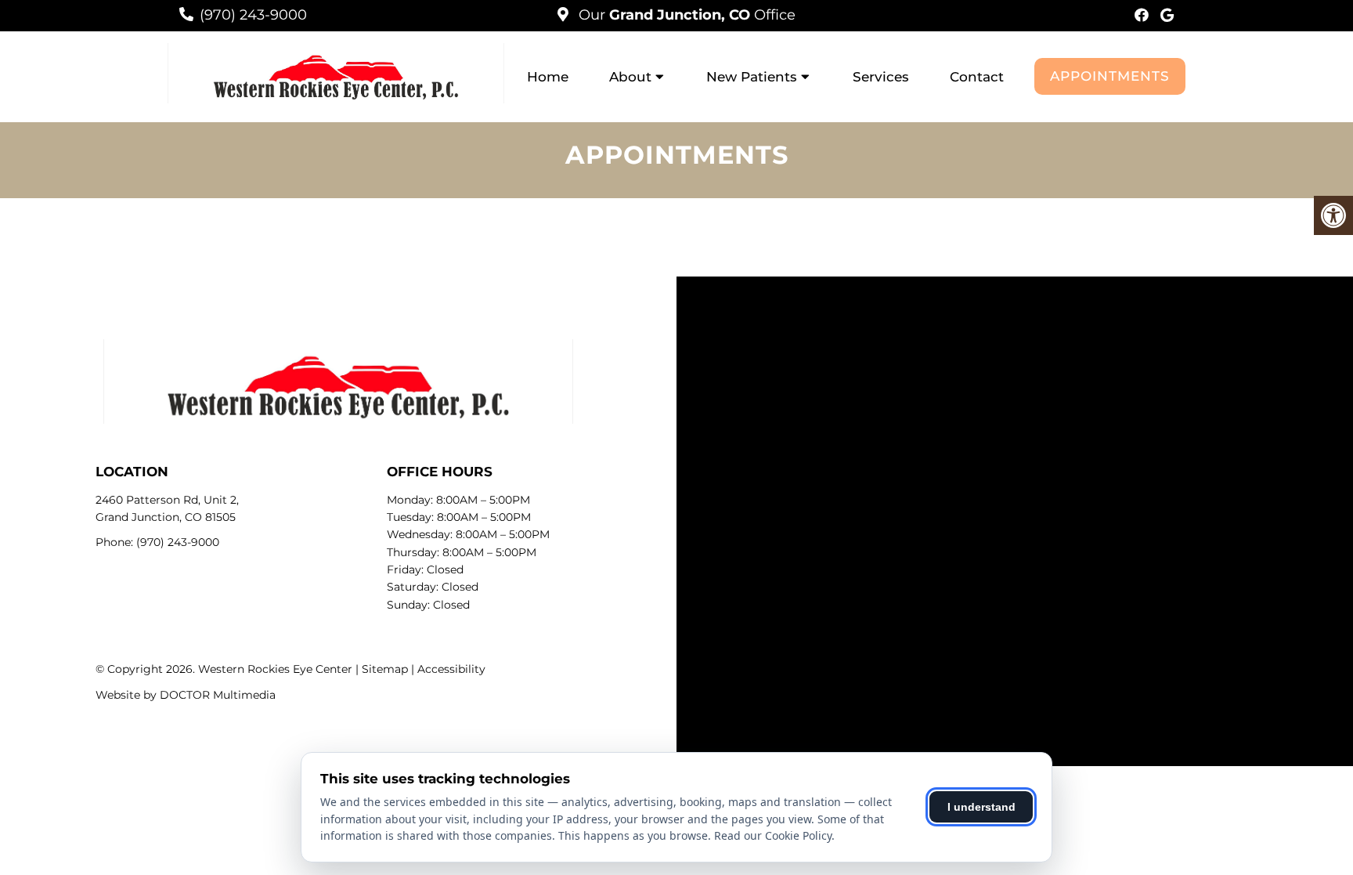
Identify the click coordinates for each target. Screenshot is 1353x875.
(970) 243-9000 (253, 15)
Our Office (685, 15)
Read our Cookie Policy (773, 835)
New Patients (751, 77)
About (630, 77)
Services (881, 77)
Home (547, 77)
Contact (977, 77)
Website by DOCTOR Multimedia (186, 695)
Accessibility (451, 669)
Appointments (1110, 76)
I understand (981, 807)
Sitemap (385, 669)
